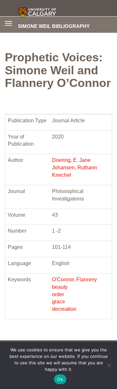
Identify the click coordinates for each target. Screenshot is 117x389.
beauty (60, 287)
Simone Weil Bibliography (54, 26)
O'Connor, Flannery (74, 279)
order (58, 294)
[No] (109, 365)
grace (58, 301)
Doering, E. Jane (71, 160)
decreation (64, 309)
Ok (60, 379)
